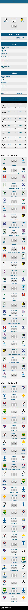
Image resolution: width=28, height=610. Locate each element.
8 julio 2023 (3, 116)
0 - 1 (15, 104)
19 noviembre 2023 (4, 112)
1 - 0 (15, 116)
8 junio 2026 (14, 278)
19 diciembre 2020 (4, 133)
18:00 (25, 107)
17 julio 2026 (14, 542)
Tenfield (3, 608)
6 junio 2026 (14, 255)
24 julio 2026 (14, 565)
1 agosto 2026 (14, 349)
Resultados (14, 102)
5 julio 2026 (14, 503)
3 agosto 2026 (14, 373)
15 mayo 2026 (14, 386)
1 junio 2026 (14, 238)
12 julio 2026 (14, 286)
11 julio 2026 (14, 518)
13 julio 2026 (14, 310)
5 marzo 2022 (4, 125)
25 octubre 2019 (4, 141)
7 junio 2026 (14, 262)
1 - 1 (15, 121)
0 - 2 (15, 140)
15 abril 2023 (4, 118)
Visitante (20, 102)
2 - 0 (15, 107)
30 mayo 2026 (14, 230)
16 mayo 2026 (14, 159)
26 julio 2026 (14, 341)
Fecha (4, 102)
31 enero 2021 (4, 129)
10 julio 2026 (14, 511)
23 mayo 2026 (14, 199)
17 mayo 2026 (14, 175)
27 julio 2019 (3, 144)
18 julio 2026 (14, 318)
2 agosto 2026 (14, 357)
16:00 (25, 140)
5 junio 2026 (14, 472)
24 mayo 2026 (14, 207)
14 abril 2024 (4, 108)
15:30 (25, 118)
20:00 (25, 137)
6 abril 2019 (3, 147)
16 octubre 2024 (4, 104)
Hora (25, 102)
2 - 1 (15, 111)
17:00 (25, 128)
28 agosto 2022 (4, 122)
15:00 (25, 104)
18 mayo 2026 (14, 410)
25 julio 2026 (14, 326)
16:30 (25, 111)
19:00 (25, 147)
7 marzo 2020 (4, 137)
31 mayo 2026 (14, 448)
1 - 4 (15, 132)
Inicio (10, 102)
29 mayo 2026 (14, 222)
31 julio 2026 (14, 573)
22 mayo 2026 (14, 191)
